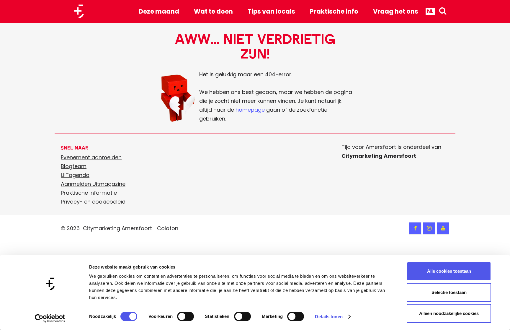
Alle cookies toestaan (449, 271)
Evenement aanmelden (91, 157)
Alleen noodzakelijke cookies (449, 313)
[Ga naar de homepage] (81, 11)
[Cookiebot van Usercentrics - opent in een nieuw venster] (50, 318)
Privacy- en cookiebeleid (93, 201)
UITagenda (75, 175)
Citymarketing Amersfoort (117, 228)
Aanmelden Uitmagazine (93, 184)
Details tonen (328, 316)
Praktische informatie (89, 192)
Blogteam (73, 166)
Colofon (167, 228)
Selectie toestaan (449, 292)
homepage (250, 109)
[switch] (185, 316)
